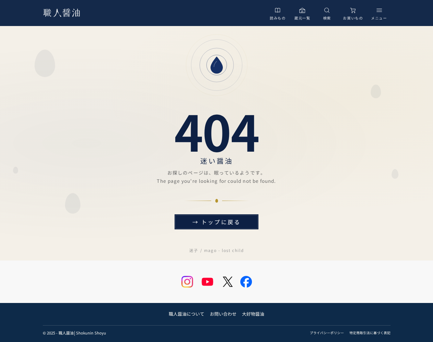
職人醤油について (186, 314)
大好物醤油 (253, 314)
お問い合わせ (223, 314)
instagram (187, 282)
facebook (246, 282)
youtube (207, 281)
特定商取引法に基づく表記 (370, 332)
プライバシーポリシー (327, 332)
